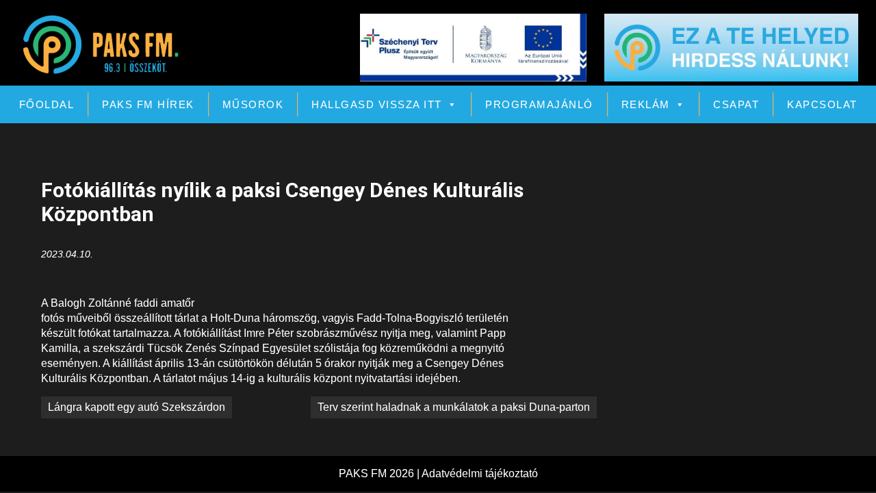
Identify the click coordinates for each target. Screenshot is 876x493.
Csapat (736, 104)
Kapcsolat (822, 104)
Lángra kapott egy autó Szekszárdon (136, 407)
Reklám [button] (645, 104)
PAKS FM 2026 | (380, 473)
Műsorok (253, 104)
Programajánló (539, 104)
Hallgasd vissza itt (376, 104)
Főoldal (47, 104)
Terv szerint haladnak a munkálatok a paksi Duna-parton (454, 407)
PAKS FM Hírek (148, 104)
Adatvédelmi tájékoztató (480, 473)
